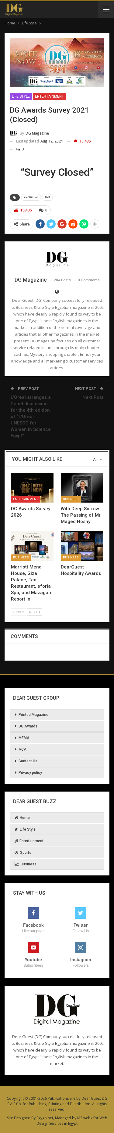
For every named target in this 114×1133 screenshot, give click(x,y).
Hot (47, 197)
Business (71, 499)
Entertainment (49, 96)
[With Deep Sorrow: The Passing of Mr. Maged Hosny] (82, 488)
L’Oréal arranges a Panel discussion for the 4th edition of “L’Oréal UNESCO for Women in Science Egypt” (31, 416)
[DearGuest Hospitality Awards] (82, 546)
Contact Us (28, 761)
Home (25, 818)
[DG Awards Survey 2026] (32, 488)
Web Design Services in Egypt (71, 1120)
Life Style (21, 96)
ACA (22, 749)
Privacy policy (30, 772)
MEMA (24, 738)
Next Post (92, 397)
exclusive (31, 197)
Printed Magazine (33, 715)
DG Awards (28, 726)
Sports (25, 852)
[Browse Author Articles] (57, 259)
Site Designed (18, 1117)
